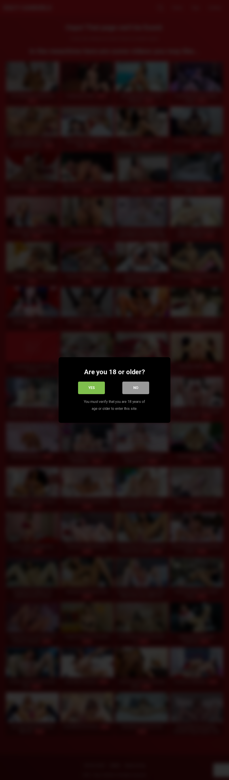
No (135, 388)
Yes (91, 388)
